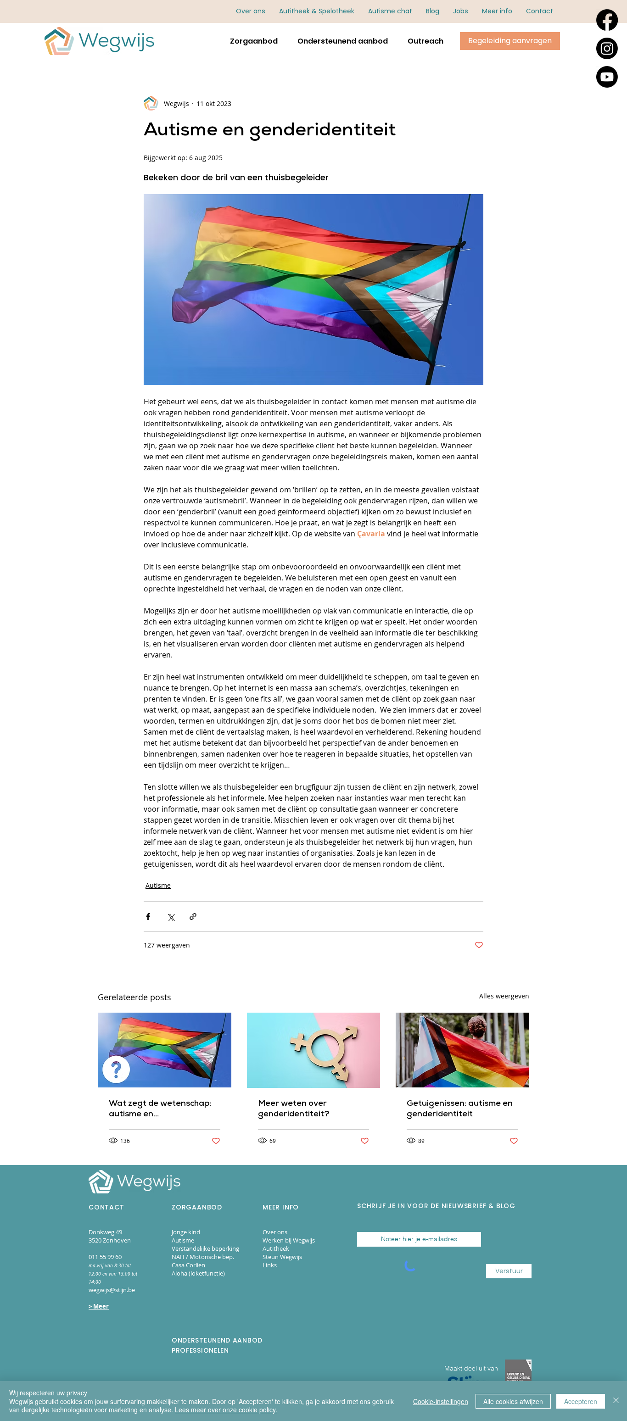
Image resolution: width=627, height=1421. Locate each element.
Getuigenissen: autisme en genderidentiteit (460, 1109)
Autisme (158, 885)
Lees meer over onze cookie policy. (226, 1409)
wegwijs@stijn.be (112, 1290)
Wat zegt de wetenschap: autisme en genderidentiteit (160, 1110)
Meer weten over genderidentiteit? (294, 1109)
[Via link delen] (193, 916)
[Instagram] (607, 48)
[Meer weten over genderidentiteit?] (314, 1050)
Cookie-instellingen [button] (440, 1401)
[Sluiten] (615, 1401)
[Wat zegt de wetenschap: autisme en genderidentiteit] (164, 1050)
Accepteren (580, 1401)
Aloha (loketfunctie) (198, 1273)
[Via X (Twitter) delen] (170, 916)
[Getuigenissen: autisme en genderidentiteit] (462, 1050)
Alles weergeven (504, 996)
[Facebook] (607, 20)
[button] (497, 11)
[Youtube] (607, 77)
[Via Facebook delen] (148, 916)
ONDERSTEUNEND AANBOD (217, 1340)
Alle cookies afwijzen (513, 1401)
